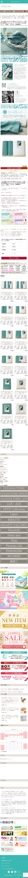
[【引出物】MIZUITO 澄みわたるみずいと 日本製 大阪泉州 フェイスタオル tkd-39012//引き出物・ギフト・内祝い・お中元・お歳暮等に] (7, 384)
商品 (12, 229)
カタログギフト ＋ (3, 467)
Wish (20, 178)
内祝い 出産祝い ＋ (3, 472)
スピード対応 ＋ (3, 479)
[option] (14, 148)
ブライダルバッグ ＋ (4, 471)
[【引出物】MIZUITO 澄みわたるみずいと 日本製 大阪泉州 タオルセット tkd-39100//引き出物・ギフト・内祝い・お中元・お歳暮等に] (7, 285)
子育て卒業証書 (16, 689)
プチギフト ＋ (2, 459)
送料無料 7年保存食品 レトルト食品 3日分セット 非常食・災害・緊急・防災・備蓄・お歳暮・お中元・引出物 (10, 717)
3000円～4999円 (14, 178)
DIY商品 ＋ (2, 474)
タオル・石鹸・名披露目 (5, 178)
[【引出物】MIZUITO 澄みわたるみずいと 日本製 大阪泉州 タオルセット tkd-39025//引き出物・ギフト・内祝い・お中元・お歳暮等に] (21, 334)
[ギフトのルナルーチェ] (14, 7)
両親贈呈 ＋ (2, 466)
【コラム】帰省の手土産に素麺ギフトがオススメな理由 (12, 791)
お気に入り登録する (14, 170)
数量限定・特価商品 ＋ (4, 481)
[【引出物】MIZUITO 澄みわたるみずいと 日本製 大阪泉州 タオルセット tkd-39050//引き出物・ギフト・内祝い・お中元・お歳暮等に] (7, 309)
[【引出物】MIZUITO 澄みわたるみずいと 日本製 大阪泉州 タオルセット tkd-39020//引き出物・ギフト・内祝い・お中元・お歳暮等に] (7, 359)
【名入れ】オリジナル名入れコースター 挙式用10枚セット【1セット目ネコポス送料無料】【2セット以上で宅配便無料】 (10, 709)
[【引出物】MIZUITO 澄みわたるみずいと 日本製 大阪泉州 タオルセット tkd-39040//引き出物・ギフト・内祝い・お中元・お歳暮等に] (21, 309)
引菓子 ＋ (2, 462)
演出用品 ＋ (2, 476)
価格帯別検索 (16, 231)
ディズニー (22, 689)
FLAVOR (9, 689)
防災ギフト (20, 691)
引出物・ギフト (17, 229)
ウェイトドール (4, 691)
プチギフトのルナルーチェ (6, 229)
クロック (9, 691)
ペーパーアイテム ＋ (4, 464)
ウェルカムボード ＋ (4, 469)
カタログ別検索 (17, 234)
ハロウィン (15, 691)
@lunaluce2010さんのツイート (6, 758)
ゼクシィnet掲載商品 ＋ (4, 457)
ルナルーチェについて (5, 866)
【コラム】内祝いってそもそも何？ (8, 807)
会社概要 (3, 857)
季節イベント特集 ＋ (4, 477)
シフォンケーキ (4, 689)
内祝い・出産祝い (17, 233)
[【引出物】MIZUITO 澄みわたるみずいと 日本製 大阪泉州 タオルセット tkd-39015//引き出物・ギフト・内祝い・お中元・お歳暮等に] (21, 359)
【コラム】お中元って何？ (6, 799)
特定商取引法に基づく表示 (6, 860)
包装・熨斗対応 (17, 235)
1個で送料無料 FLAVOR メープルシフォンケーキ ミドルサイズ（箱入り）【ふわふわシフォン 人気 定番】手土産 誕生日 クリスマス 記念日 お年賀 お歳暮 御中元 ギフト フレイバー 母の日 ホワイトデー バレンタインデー (10, 700)
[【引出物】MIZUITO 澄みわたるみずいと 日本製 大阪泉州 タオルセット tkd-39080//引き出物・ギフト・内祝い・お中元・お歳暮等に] (21, 285)
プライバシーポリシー (5, 863)
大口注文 (1, 482)
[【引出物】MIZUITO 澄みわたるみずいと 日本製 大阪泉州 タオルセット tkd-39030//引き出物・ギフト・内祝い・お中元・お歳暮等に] (7, 334)
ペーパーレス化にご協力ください (7, 868)
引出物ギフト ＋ (3, 461)
